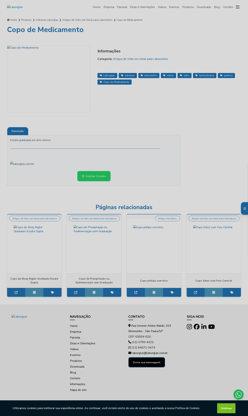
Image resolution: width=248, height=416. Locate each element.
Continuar (226, 408)
